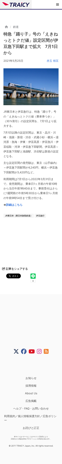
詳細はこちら (14, 204)
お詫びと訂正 (31, 428)
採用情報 (31, 385)
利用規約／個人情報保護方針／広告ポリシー (30, 418)
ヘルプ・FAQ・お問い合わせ (31, 408)
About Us (31, 393)
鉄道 (16, 27)
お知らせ (31, 378)
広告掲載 (31, 401)
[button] (57, 4)
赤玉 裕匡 (53, 60)
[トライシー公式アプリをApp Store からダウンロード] (33, 365)
